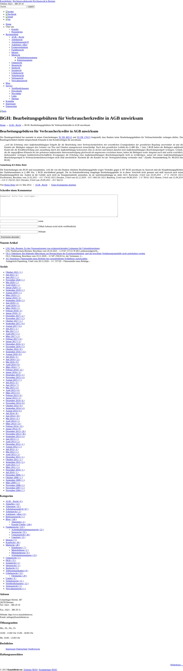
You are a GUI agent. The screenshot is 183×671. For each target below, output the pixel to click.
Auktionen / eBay (16, 514)
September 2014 (15, 408)
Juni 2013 (12, 439)
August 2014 (14, 411)
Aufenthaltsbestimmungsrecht (27, 529)
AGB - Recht (15, 125)
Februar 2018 (14, 310)
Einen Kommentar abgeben (63, 185)
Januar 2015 (13, 398)
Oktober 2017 (14, 321)
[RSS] (8, 19)
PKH (11, 560)
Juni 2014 (13, 416)
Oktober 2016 (14, 349)
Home (3, 125)
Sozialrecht (13, 563)
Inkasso (11, 540)
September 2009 (15, 480)
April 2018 (13, 305)
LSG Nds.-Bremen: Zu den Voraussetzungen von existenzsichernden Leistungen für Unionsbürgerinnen (53, 248)
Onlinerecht (13, 558)
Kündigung (18, 547)
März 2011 (13, 467)
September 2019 (15, 290)
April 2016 (13, 364)
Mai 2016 (12, 362)
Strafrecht (12, 568)
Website (42, 231)
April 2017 (13, 334)
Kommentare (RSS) (48, 669)
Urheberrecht (14, 573)
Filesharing (19, 576)
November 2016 (15, 346)
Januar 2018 (13, 313)
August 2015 (14, 380)
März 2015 (13, 393)
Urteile (11, 578)
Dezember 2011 (15, 457)
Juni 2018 (12, 303)
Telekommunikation (17, 570)
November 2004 (15, 490)
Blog (11, 519)
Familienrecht (15, 527)
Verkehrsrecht (14, 581)
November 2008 (15, 485)
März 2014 (13, 423)
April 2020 (13, 285)
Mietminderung (20, 552)
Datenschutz (21, 649)
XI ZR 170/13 (83, 137)
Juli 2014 (12, 413)
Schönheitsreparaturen (24, 555)
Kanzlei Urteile (21, 524)
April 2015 (13, 390)
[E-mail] (9, 17)
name (40, 221)
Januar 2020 (13, 287)
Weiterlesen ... (176, 665)
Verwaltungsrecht (16, 588)
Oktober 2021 (14, 272)
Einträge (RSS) (31, 669)
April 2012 (13, 454)
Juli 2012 (12, 449)
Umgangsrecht (20, 535)
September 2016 (16, 352)
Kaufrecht (13, 542)
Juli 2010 (12, 472)
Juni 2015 (12, 385)
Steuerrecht (13, 565)
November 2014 (15, 403)
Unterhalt (18, 537)
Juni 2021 (12, 277)
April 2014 (13, 421)
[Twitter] (10, 11)
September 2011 (15, 462)
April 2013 (13, 441)
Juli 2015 (12, 382)
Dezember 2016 (15, 344)
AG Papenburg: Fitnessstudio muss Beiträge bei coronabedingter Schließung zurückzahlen (46, 258)
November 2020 (15, 280)
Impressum (11, 649)
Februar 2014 (14, 426)
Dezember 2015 (15, 375)
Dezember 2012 (15, 444)
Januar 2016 (13, 372)
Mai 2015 (12, 387)
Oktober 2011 (14, 459)
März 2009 (13, 482)
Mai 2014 (13, 418)
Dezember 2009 (15, 475)
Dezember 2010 (15, 470)
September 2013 (15, 436)
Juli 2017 (12, 328)
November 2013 (16, 434)
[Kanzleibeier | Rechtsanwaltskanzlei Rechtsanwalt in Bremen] (3, 111)
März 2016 (13, 367)
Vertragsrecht (14, 586)
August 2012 (14, 447)
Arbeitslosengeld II (17, 509)
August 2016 (14, 354)
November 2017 (15, 318)
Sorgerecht (19, 532)
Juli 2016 (12, 357)
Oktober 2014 (14, 405)
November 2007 (15, 488)
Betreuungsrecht (15, 517)
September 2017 (15, 323)
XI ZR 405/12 (65, 137)
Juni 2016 (13, 359)
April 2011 (13, 464)
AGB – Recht (14, 501)
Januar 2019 (13, 298)
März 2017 (13, 336)
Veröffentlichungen (17, 583)
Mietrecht (13, 545)
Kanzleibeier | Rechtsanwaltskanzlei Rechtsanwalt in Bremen (27, 1)
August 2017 (14, 326)
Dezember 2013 (16, 431)
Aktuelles (13, 504)
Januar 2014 (13, 429)
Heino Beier (9, 185)
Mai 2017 (12, 331)
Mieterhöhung (19, 550)
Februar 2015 (14, 395)
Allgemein (13, 506)
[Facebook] (11, 14)
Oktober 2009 (14, 477)
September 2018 (15, 300)
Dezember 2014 (15, 400)
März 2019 (13, 295)
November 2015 (15, 377)
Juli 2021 (12, 275)
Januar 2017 (13, 341)
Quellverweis (34, 649)
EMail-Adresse (57, 226)
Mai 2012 (12, 452)
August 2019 (14, 293)
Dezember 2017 (15, 316)
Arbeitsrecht (13, 511)
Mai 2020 (12, 282)
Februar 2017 (14, 339)
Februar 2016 (14, 370)
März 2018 (13, 308)
